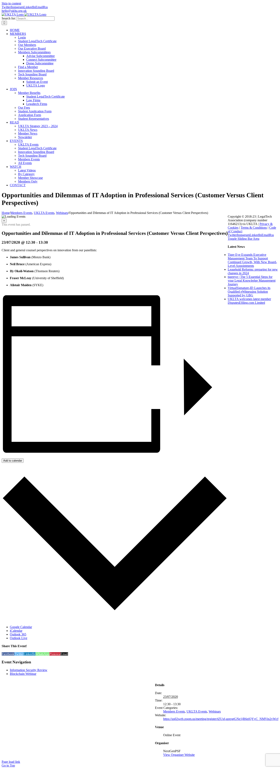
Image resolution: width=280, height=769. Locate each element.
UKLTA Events (197, 711)
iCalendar (16, 630)
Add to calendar (12, 460)
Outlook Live (18, 638)
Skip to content (11, 3)
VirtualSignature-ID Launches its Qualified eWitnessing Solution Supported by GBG (249, 291)
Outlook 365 (18, 634)
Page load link (11, 761)
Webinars (215, 711)
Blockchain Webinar (23, 673)
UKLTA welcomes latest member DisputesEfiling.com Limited (249, 300)
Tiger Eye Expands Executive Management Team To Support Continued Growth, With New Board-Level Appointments (252, 260)
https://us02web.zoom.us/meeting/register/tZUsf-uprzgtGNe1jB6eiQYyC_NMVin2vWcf (220, 719)
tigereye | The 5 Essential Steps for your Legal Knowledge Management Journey (251, 280)
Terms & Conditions (254, 227)
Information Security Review (28, 670)
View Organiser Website (179, 754)
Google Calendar (21, 627)
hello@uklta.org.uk (14, 11)
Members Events (174, 711)
